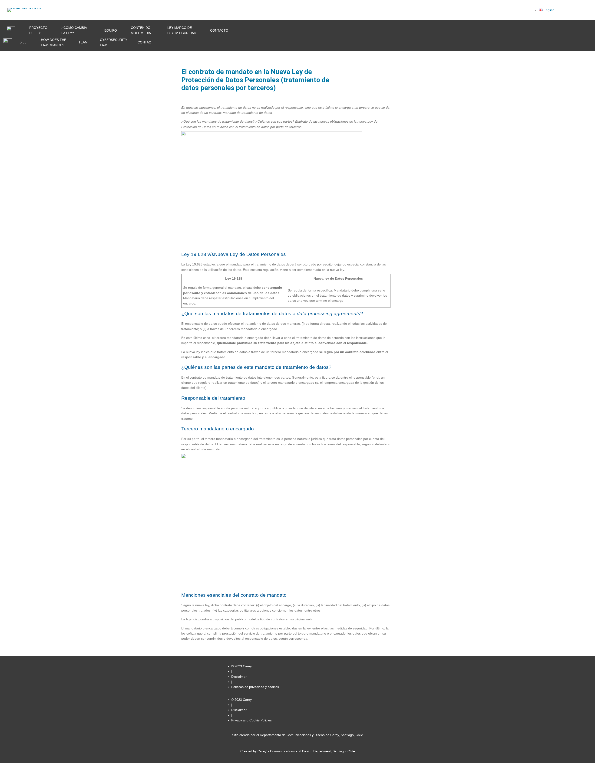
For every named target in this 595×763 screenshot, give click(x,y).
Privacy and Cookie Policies (251, 720)
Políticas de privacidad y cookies (255, 687)
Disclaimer (239, 676)
